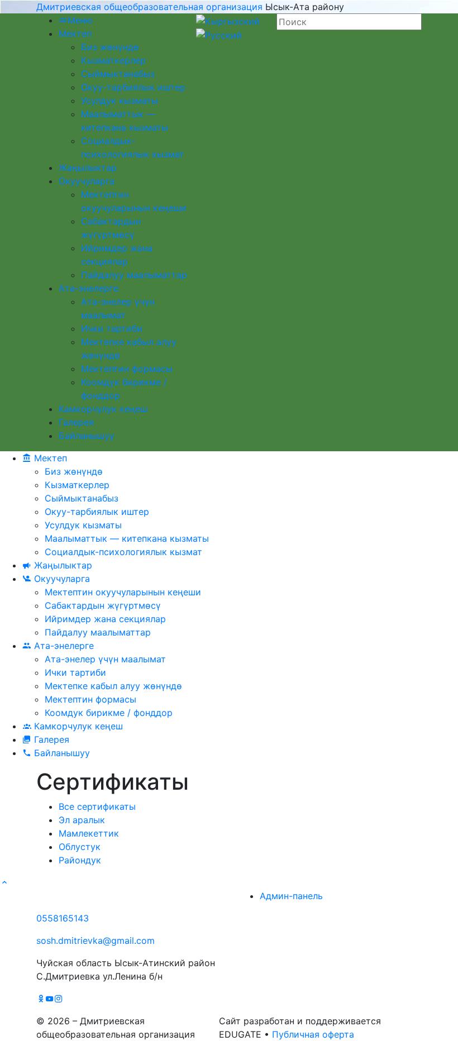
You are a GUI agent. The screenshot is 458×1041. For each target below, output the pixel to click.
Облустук (80, 846)
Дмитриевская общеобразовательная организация (149, 6)
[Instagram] (58, 998)
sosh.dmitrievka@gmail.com (95, 940)
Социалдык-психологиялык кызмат (123, 551)
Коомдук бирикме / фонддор (109, 712)
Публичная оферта (313, 1034)
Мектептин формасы (127, 368)
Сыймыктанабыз (118, 73)
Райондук (80, 860)
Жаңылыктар (88, 167)
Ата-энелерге (88, 288)
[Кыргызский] (228, 20)
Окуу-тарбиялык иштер (133, 87)
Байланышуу (87, 435)
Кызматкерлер (113, 60)
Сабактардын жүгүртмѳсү (103, 605)
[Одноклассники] (40, 998)
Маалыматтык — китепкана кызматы (127, 538)
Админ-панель (291, 895)
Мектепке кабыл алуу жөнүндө (113, 685)
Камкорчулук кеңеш (103, 408)
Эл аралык (82, 819)
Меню (80, 20)
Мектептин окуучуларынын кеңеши (123, 592)
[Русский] (219, 34)
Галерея (76, 422)
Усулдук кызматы (119, 100)
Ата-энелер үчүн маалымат (105, 659)
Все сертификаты (97, 806)
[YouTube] (49, 998)
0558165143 (62, 918)
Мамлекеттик (89, 833)
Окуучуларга (87, 181)
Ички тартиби (111, 328)
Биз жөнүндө (110, 46)
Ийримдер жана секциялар (105, 618)
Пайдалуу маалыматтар (134, 274)
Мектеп (75, 33)
